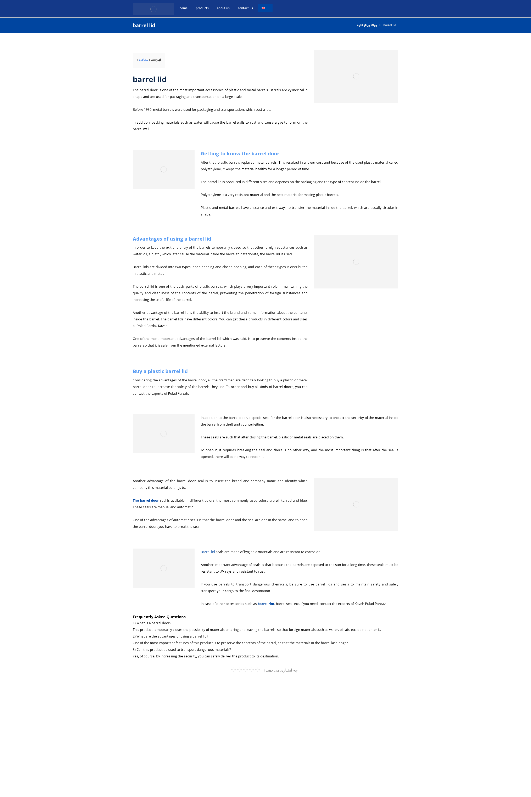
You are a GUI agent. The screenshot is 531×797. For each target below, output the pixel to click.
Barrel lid (208, 552)
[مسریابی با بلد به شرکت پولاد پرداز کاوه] (365, 774)
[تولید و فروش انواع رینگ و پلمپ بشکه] (153, 9)
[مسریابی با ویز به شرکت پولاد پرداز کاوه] (431, 774)
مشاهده (143, 59)
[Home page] (367, 25)
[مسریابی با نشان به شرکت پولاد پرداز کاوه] (298, 774)
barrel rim (266, 603)
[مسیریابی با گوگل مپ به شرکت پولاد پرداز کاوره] (498, 774)
